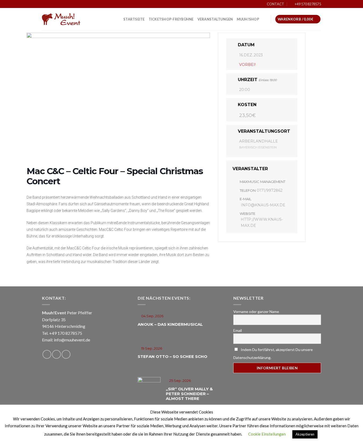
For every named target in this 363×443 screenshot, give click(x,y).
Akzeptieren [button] (305, 434)
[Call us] (66, 354)
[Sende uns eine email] (56, 354)
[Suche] (265, 19)
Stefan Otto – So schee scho (172, 356)
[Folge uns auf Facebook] (47, 354)
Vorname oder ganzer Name (256, 311)
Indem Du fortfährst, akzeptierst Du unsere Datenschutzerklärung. (273, 353)
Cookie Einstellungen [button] (267, 434)
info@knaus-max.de (263, 205)
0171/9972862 (269, 190)
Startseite (134, 19)
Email (237, 330)
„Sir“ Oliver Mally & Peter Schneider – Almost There (189, 393)
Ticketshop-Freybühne (171, 19)
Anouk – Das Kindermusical (170, 324)
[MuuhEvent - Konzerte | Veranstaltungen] (68, 19)
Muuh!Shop (248, 19)
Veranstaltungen (215, 19)
